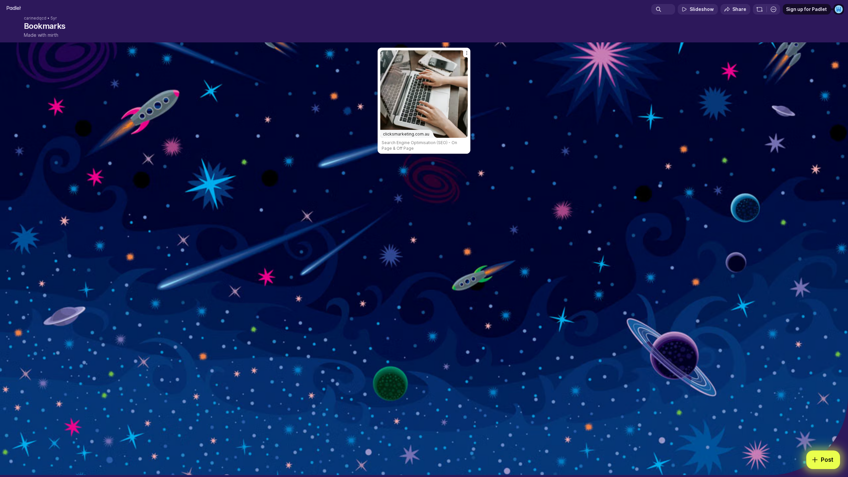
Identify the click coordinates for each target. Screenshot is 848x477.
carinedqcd (35, 18)
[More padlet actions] (773, 9)
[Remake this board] (759, 9)
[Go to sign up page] (838, 9)
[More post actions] (466, 53)
